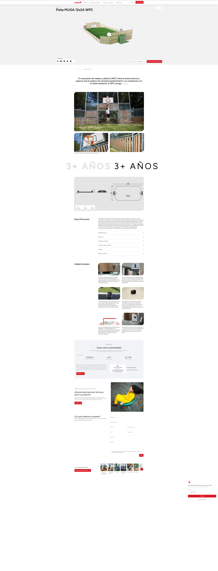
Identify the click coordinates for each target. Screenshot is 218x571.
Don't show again (202, 499)
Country (189, 489)
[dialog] (109, 285)
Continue (202, 496)
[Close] (214, 481)
